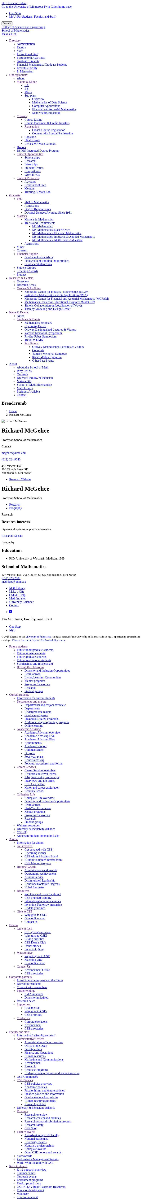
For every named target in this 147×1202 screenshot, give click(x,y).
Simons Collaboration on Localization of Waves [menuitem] (53, 305)
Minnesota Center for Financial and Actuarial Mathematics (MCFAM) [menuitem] (66, 298)
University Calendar (21, 601)
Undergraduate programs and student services (51, 1073)
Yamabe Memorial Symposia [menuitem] (49, 353)
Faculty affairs (33, 1049)
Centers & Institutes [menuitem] (29, 288)
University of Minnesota (38, 636)
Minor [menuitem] (28, 92)
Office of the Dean (35, 1045)
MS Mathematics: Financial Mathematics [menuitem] (56, 233)
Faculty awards (26, 1131)
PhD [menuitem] (19, 198)
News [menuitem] (20, 315)
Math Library (17, 588)
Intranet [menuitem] (21, 274)
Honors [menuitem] (21, 147)
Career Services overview (40, 770)
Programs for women (37, 684)
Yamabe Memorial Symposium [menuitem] (43, 333)
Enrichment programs (30, 1180)
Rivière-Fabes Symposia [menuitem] (47, 357)
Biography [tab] (15, 508)
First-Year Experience (37, 808)
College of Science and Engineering (23, 27)
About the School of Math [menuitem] (32, 367)
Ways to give (25, 952)
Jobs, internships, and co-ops (41, 777)
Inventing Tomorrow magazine (43, 904)
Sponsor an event (27, 1197)
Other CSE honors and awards (42, 1152)
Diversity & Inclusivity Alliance (36, 828)
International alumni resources (42, 901)
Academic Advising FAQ (39, 736)
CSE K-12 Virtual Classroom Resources (41, 1186)
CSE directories (33, 973)
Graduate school (34, 791)
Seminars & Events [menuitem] (28, 319)
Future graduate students (31, 656)
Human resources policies (40, 1100)
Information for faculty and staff (36, 1035)
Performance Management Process (38, 1159)
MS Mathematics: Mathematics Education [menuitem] (57, 240)
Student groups (33, 691)
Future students (18, 646)
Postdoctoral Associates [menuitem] (31, 57)
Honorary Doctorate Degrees (42, 884)
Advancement (32, 1025)
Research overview (36, 1114)
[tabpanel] (73, 550)
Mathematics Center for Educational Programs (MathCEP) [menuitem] (59, 302)
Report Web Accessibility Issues (48, 640)
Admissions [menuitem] (31, 205)
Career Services (26, 767)
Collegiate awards (35, 1149)
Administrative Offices (30, 1038)
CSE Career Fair (34, 784)
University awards (35, 1142)
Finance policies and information (44, 1093)
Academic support (35, 746)
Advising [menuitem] (30, 181)
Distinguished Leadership (39, 880)
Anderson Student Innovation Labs (38, 835)
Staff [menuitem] (20, 50)
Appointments (33, 742)
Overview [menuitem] (38, 99)
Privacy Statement (21, 640)
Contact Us (23, 966)
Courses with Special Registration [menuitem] (52, 133)
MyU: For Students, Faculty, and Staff (32, 16)
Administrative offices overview (43, 1042)
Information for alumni (30, 842)
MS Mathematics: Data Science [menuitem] (51, 229)
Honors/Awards (26, 866)
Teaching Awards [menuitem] (27, 271)
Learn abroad (32, 674)
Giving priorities (34, 939)
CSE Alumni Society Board (41, 856)
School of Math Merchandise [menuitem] (34, 384)
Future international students (34, 660)
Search (7, 23)
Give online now (34, 918)
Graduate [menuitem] (14, 195)
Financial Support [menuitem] (27, 253)
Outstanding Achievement (40, 873)
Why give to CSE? (35, 915)
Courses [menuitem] (22, 116)
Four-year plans (33, 756)
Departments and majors (31, 701)
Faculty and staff (19, 1032)
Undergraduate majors (37, 711)
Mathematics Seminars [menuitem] (38, 322)
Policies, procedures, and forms (43, 763)
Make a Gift (9, 34)
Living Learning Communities (42, 677)
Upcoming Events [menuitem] (35, 326)
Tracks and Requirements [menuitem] (39, 222)
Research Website (20, 479)
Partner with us (26, 990)
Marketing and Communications (43, 1059)
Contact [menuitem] (21, 395)
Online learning (33, 725)
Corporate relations (35, 1021)
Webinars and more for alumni (42, 894)
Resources (23, 890)
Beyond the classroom (30, 667)
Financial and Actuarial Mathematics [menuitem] (54, 109)
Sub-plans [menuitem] (30, 95)
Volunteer (23, 1193)
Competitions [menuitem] (32, 171)
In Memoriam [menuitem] (25, 71)
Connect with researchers (32, 987)
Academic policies (35, 1087)
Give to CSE (24, 911)
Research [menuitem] (30, 161)
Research (7, 514)
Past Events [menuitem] (31, 343)
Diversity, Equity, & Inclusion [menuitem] (35, 377)
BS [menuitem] (26, 88)
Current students (19, 694)
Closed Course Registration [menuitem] (48, 130)
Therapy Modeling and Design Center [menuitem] (47, 309)
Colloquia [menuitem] (38, 350)
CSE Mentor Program (37, 863)
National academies (36, 1138)
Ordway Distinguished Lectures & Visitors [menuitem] (50, 329)
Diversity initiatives (36, 997)
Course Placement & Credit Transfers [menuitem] (46, 123)
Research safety (33, 1124)
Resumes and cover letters (40, 773)
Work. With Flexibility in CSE (35, 1162)
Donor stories (32, 945)
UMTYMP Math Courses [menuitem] (40, 143)
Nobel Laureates (34, 887)
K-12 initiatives (33, 994)
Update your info (34, 908)
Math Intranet (17, 598)
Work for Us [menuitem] (32, 174)
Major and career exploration (41, 787)
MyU (12, 630)
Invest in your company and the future (40, 980)
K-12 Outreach (18, 1166)
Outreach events (26, 1176)
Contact (14, 605)
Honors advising (34, 760)
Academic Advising (29, 729)
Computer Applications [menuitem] (46, 105)
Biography (8, 542)
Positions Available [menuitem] (28, 391)
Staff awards (24, 1155)
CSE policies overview (38, 1083)
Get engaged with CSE (38, 849)
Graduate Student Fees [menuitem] (38, 264)
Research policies (35, 1104)
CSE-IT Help (17, 595)
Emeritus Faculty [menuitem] (27, 68)
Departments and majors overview (45, 705)
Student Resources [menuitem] (28, 178)
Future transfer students (31, 653)
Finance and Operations (38, 1052)
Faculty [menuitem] (21, 47)
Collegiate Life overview (39, 797)
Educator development (30, 1190)
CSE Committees (27, 1076)
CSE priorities (33, 1014)
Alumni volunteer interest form (43, 859)
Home (13, 411)
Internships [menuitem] (31, 164)
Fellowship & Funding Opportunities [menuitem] (46, 260)
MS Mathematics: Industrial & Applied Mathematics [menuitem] (63, 236)
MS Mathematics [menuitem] (42, 226)
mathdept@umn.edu (14, 581)
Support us (23, 1004)
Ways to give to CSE (37, 956)
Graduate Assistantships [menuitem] (38, 257)
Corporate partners (20, 976)
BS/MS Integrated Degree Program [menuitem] (38, 150)
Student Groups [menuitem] (33, 167)
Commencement (34, 749)
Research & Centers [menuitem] (21, 278)
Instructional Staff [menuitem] (27, 54)
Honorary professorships (39, 1145)
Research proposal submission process (47, 1121)
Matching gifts (33, 959)
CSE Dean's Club (35, 942)
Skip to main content (14, 3)
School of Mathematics (15, 30)
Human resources (35, 1056)
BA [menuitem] (26, 85)
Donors (13, 925)
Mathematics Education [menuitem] (46, 112)
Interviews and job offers (39, 780)
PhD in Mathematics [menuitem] (36, 202)
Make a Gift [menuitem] (24, 381)
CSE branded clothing (37, 897)
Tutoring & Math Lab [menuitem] (37, 192)
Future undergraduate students (35, 649)
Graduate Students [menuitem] (28, 61)
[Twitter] (10, 611)
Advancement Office (37, 970)
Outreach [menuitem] (22, 374)
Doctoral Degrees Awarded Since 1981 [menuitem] (48, 212)
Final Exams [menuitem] (32, 140)
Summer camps (26, 1173)
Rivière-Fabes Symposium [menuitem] (40, 336)
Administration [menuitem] (26, 44)
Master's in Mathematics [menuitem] (39, 219)
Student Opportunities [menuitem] (30, 154)
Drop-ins (29, 753)
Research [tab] (14, 504)
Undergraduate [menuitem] (18, 74)
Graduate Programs (36, 1069)
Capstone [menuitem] (30, 136)
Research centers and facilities (42, 1118)
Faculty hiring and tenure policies (44, 1090)
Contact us (30, 921)
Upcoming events (35, 853)
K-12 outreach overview (31, 1169)
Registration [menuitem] (31, 126)
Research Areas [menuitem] (26, 284)
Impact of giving (34, 949)
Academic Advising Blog (39, 739)
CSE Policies (25, 1080)
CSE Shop (30, 1128)
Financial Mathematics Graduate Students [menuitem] (42, 64)
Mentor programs (34, 680)
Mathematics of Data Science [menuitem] (49, 102)
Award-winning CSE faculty (41, 1135)
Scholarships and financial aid (35, 663)
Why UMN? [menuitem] (24, 370)
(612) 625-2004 (11, 578)
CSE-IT (21, 832)
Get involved (25, 846)
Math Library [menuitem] (25, 388)
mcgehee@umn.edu (14, 453)
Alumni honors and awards (40, 870)
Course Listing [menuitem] (33, 119)
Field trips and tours (29, 1183)
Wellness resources (28, 825)
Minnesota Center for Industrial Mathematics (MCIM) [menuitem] (56, 291)
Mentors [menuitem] (29, 188)
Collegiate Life (26, 794)
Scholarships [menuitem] (32, 157)
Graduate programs (36, 715)
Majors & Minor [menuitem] (27, 81)
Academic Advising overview (42, 732)
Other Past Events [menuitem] (43, 360)
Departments (32, 708)
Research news (26, 1001)
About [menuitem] (20, 78)
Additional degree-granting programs (46, 722)
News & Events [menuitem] (18, 312)
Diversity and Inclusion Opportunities (47, 670)
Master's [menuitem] (22, 216)
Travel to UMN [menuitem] (33, 340)
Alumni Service (33, 877)
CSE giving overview (37, 932)
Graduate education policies (41, 1097)
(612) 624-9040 (11, 459)
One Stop (15, 13)
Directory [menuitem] (15, 40)
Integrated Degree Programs (41, 718)
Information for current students (36, 698)
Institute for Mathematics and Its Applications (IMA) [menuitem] (56, 295)
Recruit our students (29, 983)
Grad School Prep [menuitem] (35, 185)
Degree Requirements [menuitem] (37, 209)
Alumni (13, 839)
